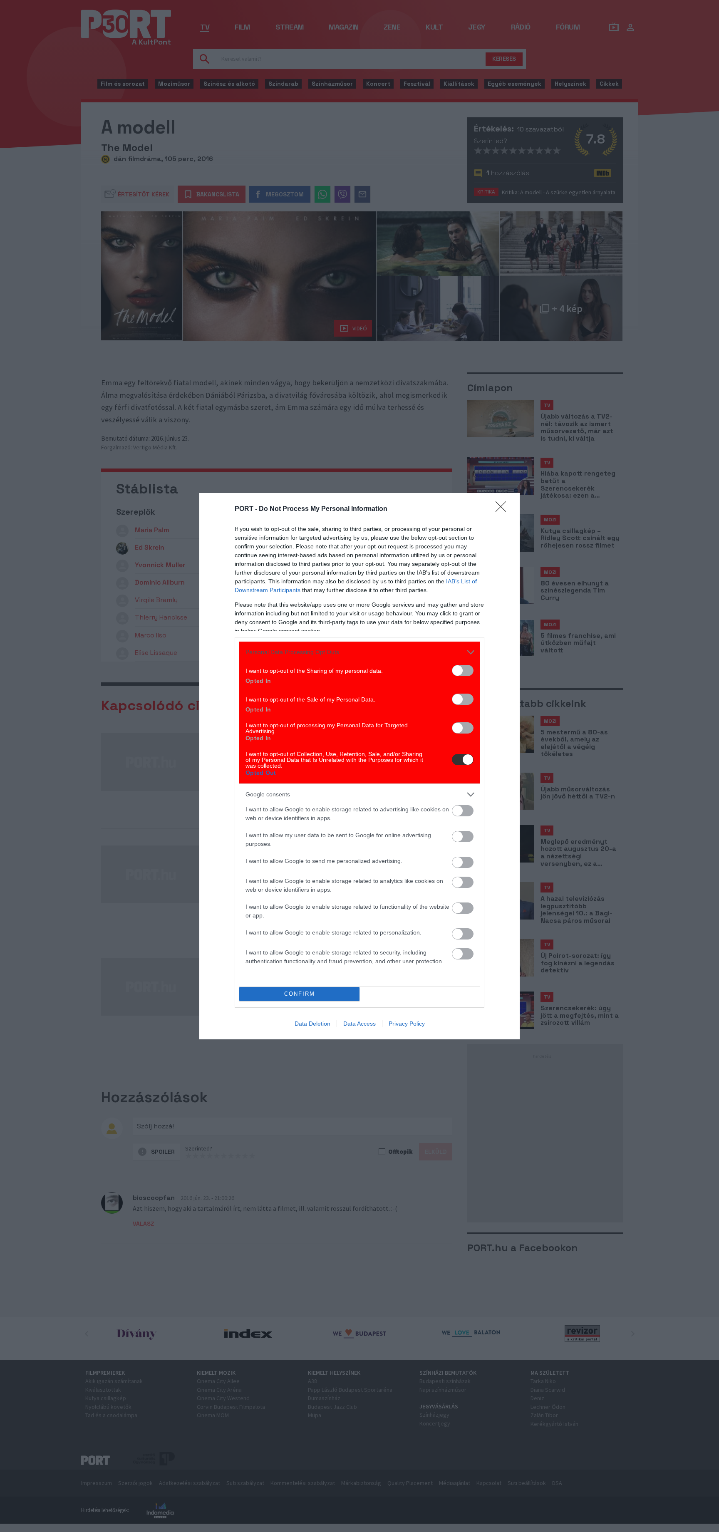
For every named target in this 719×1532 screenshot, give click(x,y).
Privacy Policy (407, 1023)
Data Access (359, 1023)
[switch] (463, 670)
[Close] (503, 509)
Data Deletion (312, 1023)
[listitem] (359, 652)
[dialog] (359, 766)
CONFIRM (299, 994)
